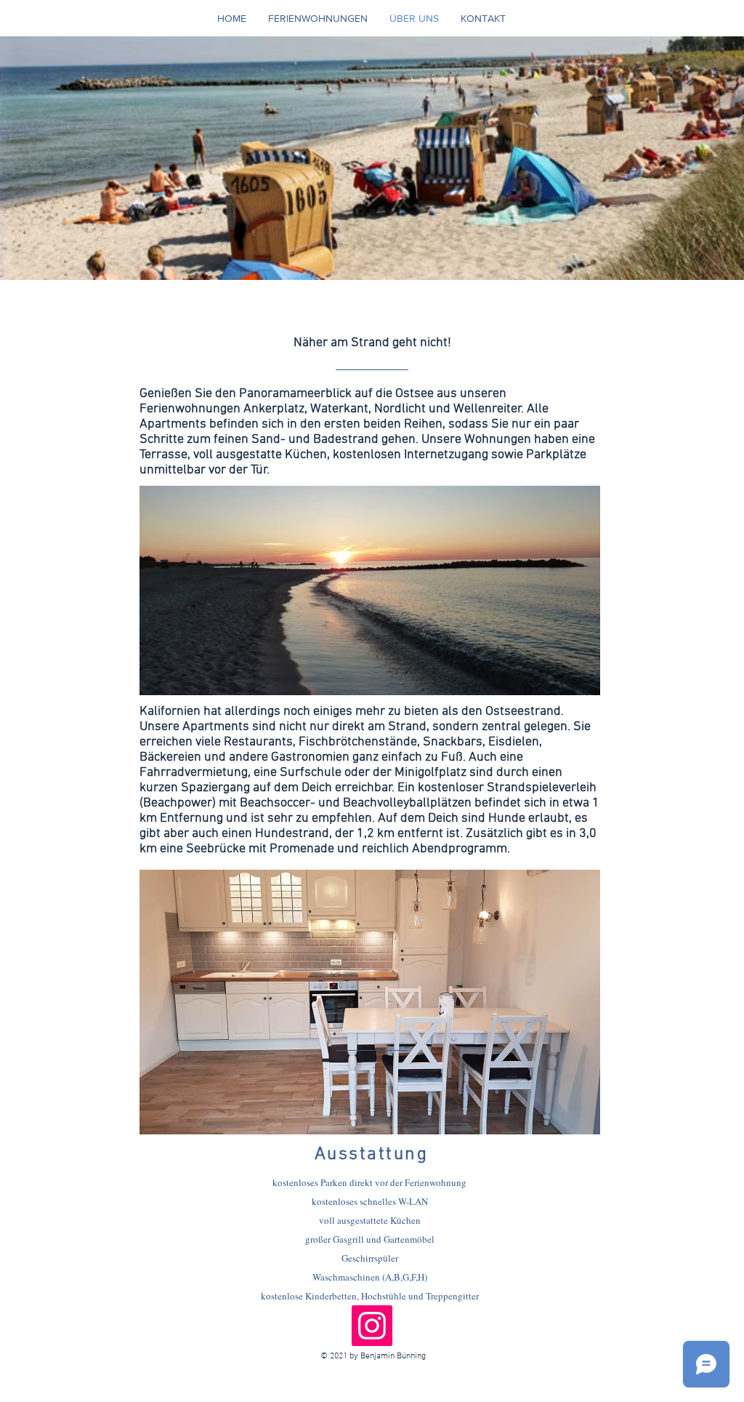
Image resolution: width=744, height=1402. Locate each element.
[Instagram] (372, 1325)
